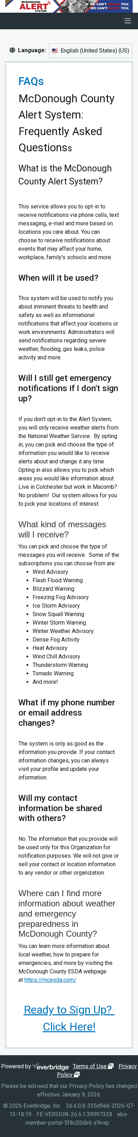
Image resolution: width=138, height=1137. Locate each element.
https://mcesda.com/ (50, 980)
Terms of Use (94, 1066)
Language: (32, 50)
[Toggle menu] (128, 21)
